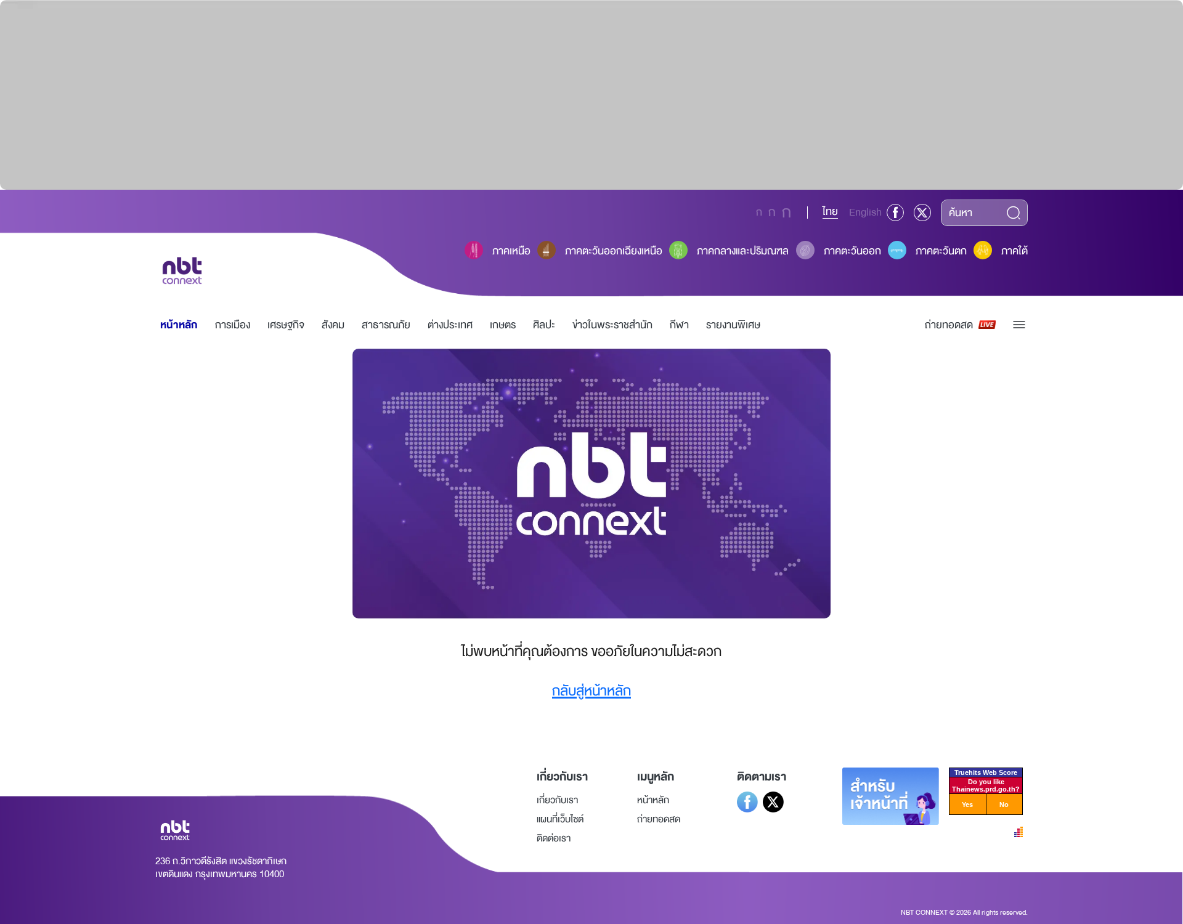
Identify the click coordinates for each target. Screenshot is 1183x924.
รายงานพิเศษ (733, 325)
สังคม (333, 325)
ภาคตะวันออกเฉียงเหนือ (613, 251)
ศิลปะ (544, 325)
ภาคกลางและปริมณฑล (743, 251)
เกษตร (503, 325)
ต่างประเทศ (450, 325)
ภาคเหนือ (511, 251)
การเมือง (232, 325)
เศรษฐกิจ (285, 325)
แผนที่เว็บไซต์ (560, 819)
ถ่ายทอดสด (949, 325)
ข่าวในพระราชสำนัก (612, 325)
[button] (1019, 324)
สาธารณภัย (386, 325)
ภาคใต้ (1014, 251)
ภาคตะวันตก (941, 251)
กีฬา (679, 325)
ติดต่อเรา (554, 838)
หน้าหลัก (179, 325)
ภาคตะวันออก (852, 251)
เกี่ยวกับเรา (557, 800)
